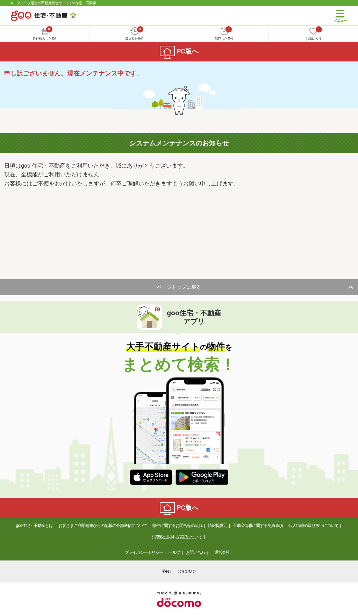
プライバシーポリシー (143, 552)
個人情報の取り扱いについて (313, 525)
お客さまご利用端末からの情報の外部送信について (102, 525)
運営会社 (222, 552)
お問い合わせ (197, 552)
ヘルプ (174, 552)
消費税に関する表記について (177, 537)
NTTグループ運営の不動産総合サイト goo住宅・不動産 (53, 3)
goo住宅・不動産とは (34, 525)
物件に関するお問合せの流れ (177, 525)
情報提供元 (217, 525)
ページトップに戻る (179, 287)
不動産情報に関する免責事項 (258, 525)
